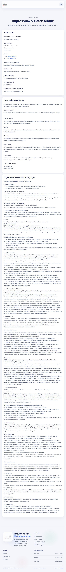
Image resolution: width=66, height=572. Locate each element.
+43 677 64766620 (11, 58)
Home (5, 553)
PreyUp (61, 568)
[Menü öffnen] (61, 4)
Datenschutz (42, 568)
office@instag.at (12, 56)
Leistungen (6, 556)
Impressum (35, 568)
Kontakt (5, 559)
